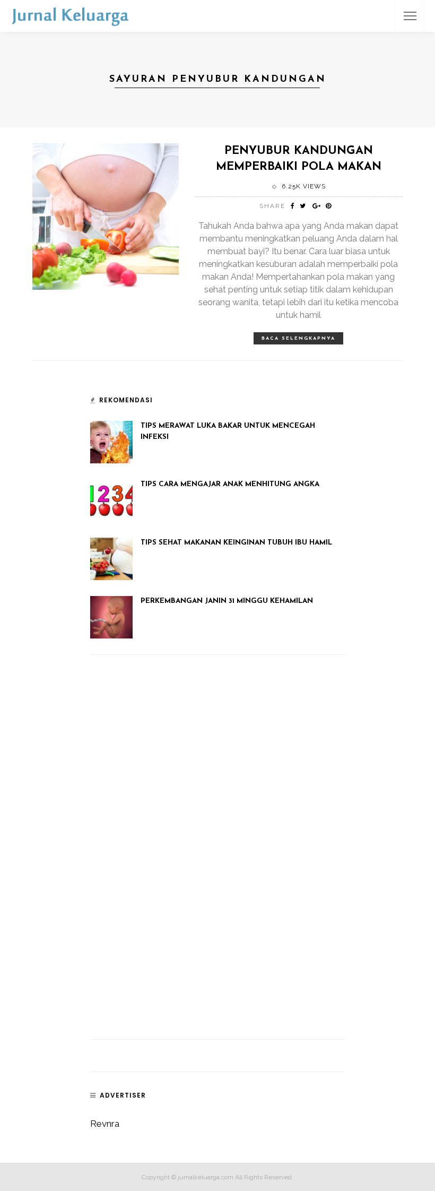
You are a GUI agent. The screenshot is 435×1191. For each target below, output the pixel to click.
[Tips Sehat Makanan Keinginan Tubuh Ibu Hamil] (111, 558)
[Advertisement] (169, 860)
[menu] (410, 16)
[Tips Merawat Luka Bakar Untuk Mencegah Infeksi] (111, 441)
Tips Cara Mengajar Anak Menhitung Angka (230, 484)
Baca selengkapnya (298, 338)
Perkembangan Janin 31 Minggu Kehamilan (227, 601)
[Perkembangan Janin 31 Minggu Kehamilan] (111, 616)
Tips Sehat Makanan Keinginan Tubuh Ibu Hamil (236, 542)
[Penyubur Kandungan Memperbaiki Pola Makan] (105, 215)
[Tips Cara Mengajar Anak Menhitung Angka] (111, 500)
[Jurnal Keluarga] (70, 15)
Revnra (104, 1123)
